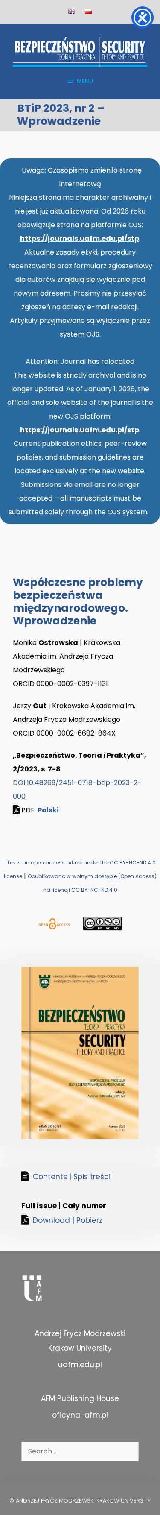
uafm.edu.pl (80, 1365)
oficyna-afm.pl (80, 1415)
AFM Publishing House (80, 1398)
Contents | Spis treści (72, 1177)
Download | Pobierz (67, 1220)
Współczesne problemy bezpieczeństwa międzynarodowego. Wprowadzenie (78, 601)
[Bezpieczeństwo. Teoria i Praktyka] (80, 51)
